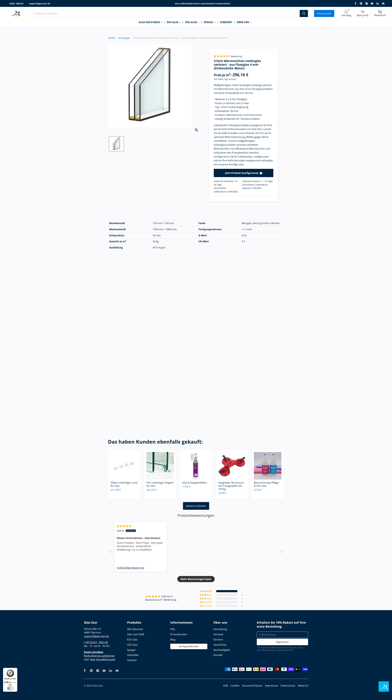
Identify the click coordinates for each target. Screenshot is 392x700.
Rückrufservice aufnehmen (99, 655)
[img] (124, 526)
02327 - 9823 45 (16, 3)
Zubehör (226, 22)
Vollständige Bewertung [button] (130, 567)
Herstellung (220, 629)
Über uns (243, 22)
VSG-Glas (191, 22)
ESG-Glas (173, 22)
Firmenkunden (324, 13)
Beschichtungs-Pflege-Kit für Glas (266, 484)
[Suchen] (304, 13)
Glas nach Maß (150, 22)
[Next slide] (281, 551)
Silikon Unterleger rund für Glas (124, 484)
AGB (225, 685)
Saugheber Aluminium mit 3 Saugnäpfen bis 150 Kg (231, 486)
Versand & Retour (252, 685)
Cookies (234, 685)
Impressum (271, 685)
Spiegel (209, 22)
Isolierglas (124, 38)
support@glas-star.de (39, 3)
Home (111, 37)
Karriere (218, 639)
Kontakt (217, 655)
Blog (172, 639)
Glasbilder (133, 655)
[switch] (10, 688)
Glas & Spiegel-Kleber (194, 482)
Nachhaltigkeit (221, 650)
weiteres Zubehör (196, 506)
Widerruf (303, 685)
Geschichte (219, 644)
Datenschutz (288, 685)
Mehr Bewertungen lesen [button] (196, 579)
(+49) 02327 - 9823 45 (96, 642)
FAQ (172, 629)
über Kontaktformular (102, 659)
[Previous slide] (110, 551)
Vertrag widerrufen (189, 646)
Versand (232, 79)
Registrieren (282, 641)
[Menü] (15, 670)
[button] (221, 56)
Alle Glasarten (135, 629)
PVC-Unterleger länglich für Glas (160, 484)
